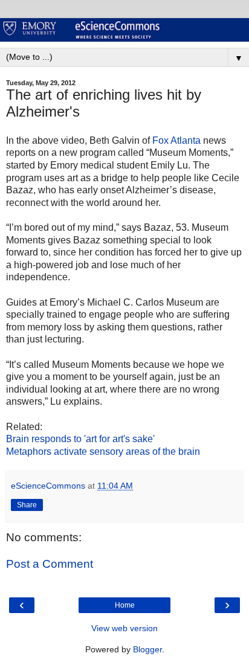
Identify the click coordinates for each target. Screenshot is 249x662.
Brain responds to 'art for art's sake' (80, 439)
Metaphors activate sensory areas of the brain (103, 451)
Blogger (147, 649)
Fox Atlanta (177, 140)
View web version (124, 628)
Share (27, 505)
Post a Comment (49, 564)
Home (125, 605)
